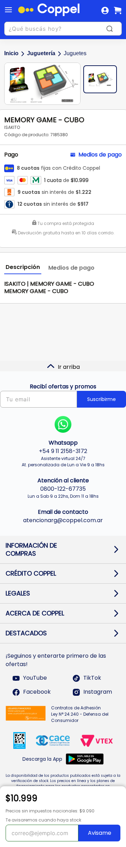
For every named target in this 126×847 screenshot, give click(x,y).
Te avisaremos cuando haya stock (43, 820)
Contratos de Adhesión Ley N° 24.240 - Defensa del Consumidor (79, 714)
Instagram (97, 692)
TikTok (92, 678)
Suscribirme (101, 399)
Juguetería (41, 53)
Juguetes (75, 53)
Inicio (11, 53)
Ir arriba (69, 367)
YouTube (35, 678)
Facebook (37, 692)
